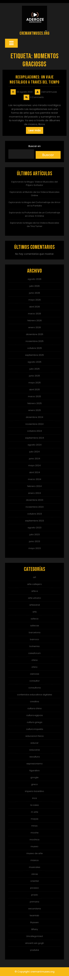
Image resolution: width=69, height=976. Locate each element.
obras (34, 874)
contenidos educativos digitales (34, 694)
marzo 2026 (34, 313)
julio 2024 (34, 451)
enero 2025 (34, 410)
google (34, 777)
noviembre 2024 (34, 424)
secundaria (34, 908)
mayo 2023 (34, 548)
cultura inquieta (34, 729)
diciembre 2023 (34, 500)
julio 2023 (34, 534)
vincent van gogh (34, 943)
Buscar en (34, 146)
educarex (34, 749)
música (34, 860)
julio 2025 (34, 368)
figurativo (34, 770)
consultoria (34, 687)
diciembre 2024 (34, 417)
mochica (34, 839)
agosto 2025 (34, 361)
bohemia (34, 646)
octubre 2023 (34, 513)
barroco (34, 639)
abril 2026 (34, 306)
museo (34, 846)
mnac (34, 825)
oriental (34, 881)
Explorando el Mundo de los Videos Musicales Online (34, 193)
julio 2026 (34, 286)
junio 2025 (34, 375)
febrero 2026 (34, 320)
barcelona (34, 632)
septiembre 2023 (34, 520)
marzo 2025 (34, 396)
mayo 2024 (34, 465)
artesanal (34, 604)
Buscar (48, 155)
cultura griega (34, 722)
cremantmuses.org (35, 33)
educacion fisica (34, 736)
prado (34, 894)
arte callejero (34, 584)
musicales (34, 867)
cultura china (34, 708)
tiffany (34, 929)
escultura (34, 756)
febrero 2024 (34, 486)
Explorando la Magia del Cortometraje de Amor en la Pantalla (34, 204)
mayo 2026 (34, 299)
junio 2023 (34, 541)
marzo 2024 (34, 479)
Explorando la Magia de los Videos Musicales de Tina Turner (34, 224)
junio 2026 (34, 292)
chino (34, 667)
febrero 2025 (34, 403)
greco (34, 784)
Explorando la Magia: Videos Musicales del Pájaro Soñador (34, 183)
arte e (34, 591)
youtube (34, 950)
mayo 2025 (34, 382)
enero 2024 (34, 493)
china (34, 660)
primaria (34, 901)
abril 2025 (34, 389)
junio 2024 (34, 458)
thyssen (34, 922)
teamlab (34, 915)
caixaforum (34, 653)
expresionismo (34, 763)
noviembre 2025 (35, 341)
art (34, 577)
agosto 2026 (34, 279)
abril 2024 (34, 472)
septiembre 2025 (34, 355)
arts (34, 611)
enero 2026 (34, 327)
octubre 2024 (34, 431)
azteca (34, 618)
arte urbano (34, 598)
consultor (34, 680)
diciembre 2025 (34, 334)
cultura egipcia (34, 715)
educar (34, 743)
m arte (34, 812)
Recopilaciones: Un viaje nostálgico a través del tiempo (34, 80)
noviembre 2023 (35, 506)
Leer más (34, 130)
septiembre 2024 (34, 437)
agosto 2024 (35, 444)
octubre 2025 (34, 348)
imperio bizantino (34, 791)
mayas (34, 818)
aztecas (34, 625)
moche (35, 832)
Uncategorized (34, 936)
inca (34, 798)
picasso (34, 887)
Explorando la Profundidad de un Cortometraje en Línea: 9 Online (34, 214)
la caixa (34, 805)
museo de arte (34, 853)
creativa (34, 701)
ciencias (34, 673)
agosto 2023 (34, 527)
